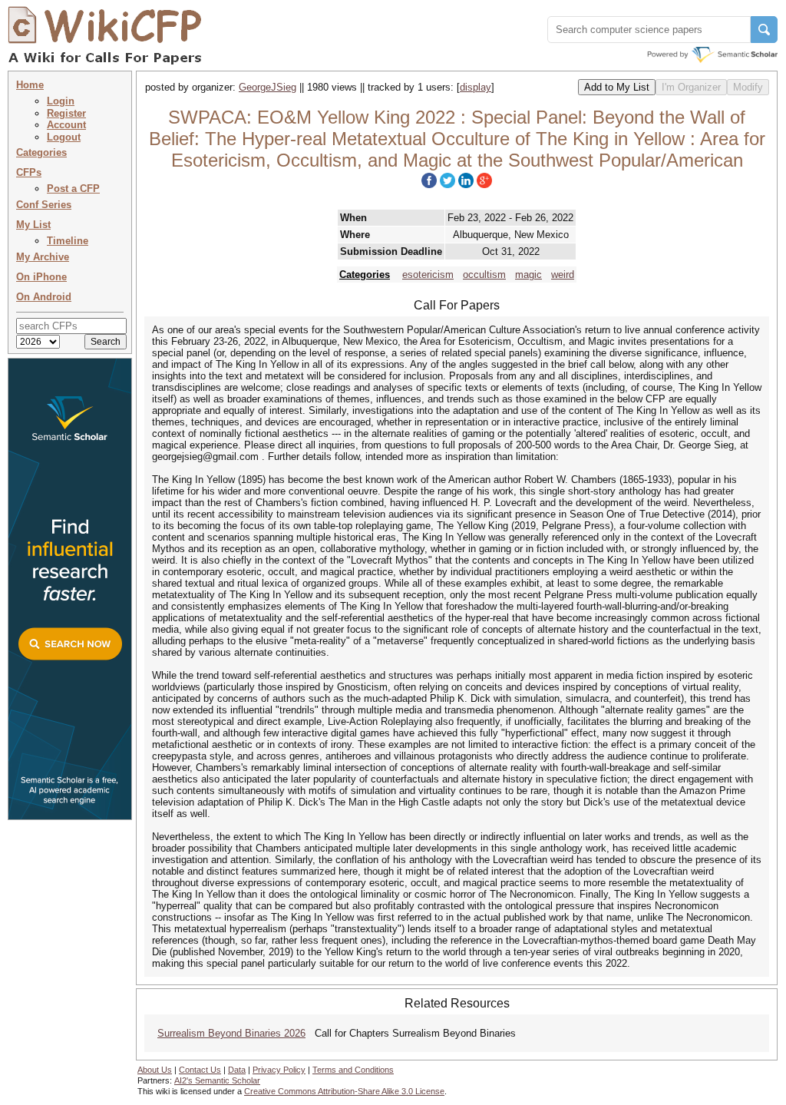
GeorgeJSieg (267, 87)
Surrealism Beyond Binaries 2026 (231, 1033)
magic (528, 274)
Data (237, 1069)
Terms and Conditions (353, 1069)
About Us (154, 1069)
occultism (484, 274)
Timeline (67, 240)
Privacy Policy (279, 1069)
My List (33, 224)
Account (66, 125)
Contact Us (200, 1069)
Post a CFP (73, 188)
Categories (41, 152)
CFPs (28, 172)
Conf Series (43, 204)
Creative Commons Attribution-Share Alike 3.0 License (344, 1091)
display (475, 87)
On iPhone (41, 277)
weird (562, 274)
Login (60, 101)
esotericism (428, 274)
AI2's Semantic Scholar (217, 1080)
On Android (43, 297)
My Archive (42, 257)
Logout (64, 137)
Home (30, 85)
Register (66, 113)
